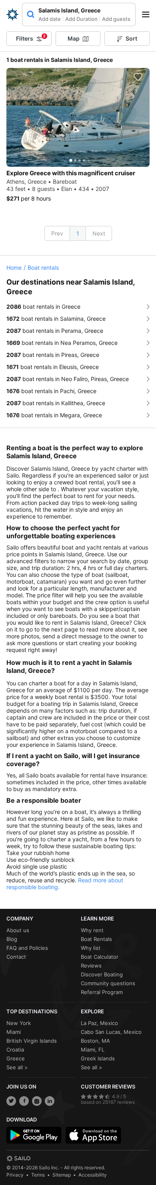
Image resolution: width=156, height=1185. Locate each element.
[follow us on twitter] (11, 1101)
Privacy (15, 1175)
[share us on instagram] (37, 1101)
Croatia (15, 1049)
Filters (31, 38)
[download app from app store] (93, 1135)
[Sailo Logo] (12, 14)
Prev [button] (57, 233)
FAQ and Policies (27, 948)
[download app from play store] (34, 1135)
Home (14, 267)
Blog (11, 939)
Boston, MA (95, 1040)
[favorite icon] (138, 77)
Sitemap (61, 1175)
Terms (38, 1175)
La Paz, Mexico (99, 1023)
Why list (90, 948)
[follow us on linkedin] (49, 1101)
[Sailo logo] (18, 1158)
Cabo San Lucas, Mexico (111, 1032)
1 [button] (77, 233)
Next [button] (98, 233)
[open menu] (148, 14)
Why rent (92, 930)
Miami (13, 1032)
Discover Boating (102, 974)
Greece (15, 1058)
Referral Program (102, 992)
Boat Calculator (99, 956)
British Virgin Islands (31, 1040)
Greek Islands (98, 1058)
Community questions (108, 983)
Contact (16, 956)
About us (17, 930)
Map (74, 38)
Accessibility (92, 1175)
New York (18, 1023)
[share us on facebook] (24, 1101)
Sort (131, 38)
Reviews (91, 965)
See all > (17, 1067)
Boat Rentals (96, 939)
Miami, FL (92, 1049)
